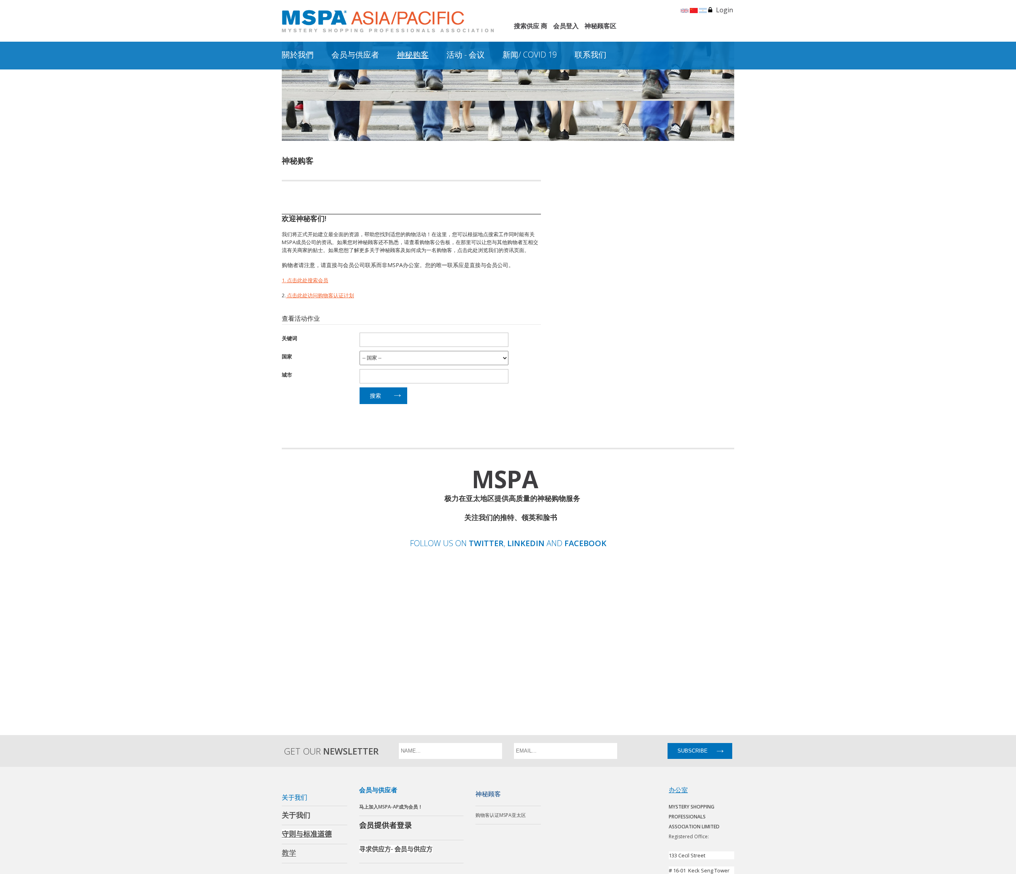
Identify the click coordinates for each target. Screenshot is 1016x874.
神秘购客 (413, 54)
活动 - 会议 (465, 54)
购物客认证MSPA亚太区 (500, 815)
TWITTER (486, 543)
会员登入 (566, 25)
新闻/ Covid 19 (529, 54)
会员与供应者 (355, 54)
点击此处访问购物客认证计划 (320, 295)
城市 (287, 374)
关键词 (289, 338)
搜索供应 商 (530, 25)
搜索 (375, 395)
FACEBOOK (585, 543)
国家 (287, 356)
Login (724, 10)
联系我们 (590, 54)
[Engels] (685, 9)
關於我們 (298, 54)
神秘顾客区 (600, 25)
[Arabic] (703, 9)
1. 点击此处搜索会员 (305, 280)
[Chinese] (694, 9)
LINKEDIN (526, 543)
